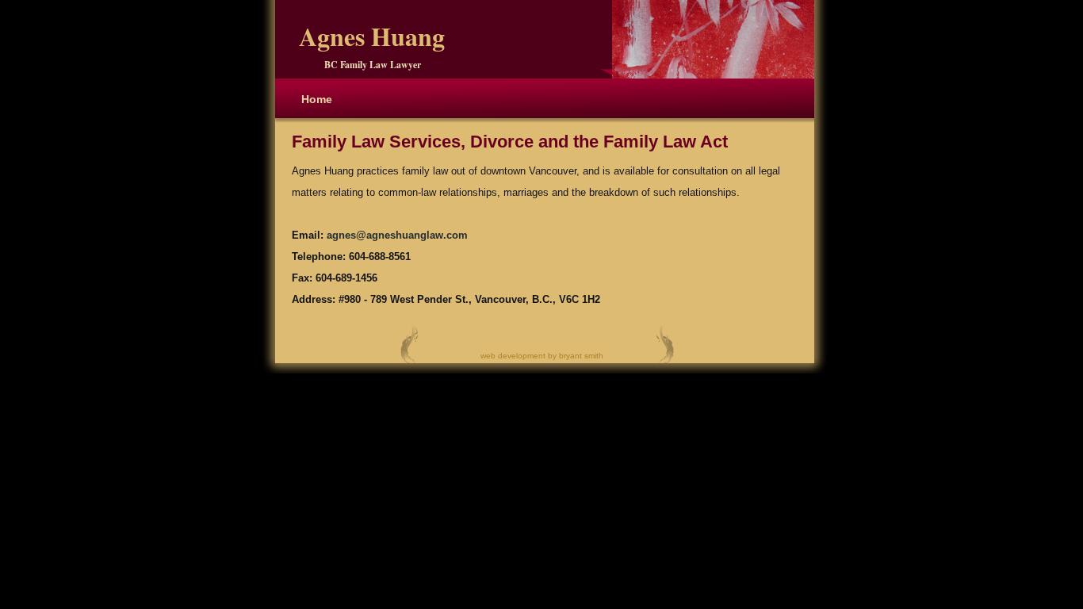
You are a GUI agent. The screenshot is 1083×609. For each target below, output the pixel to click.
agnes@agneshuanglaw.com (397, 235)
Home (316, 99)
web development (512, 355)
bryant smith (581, 355)
